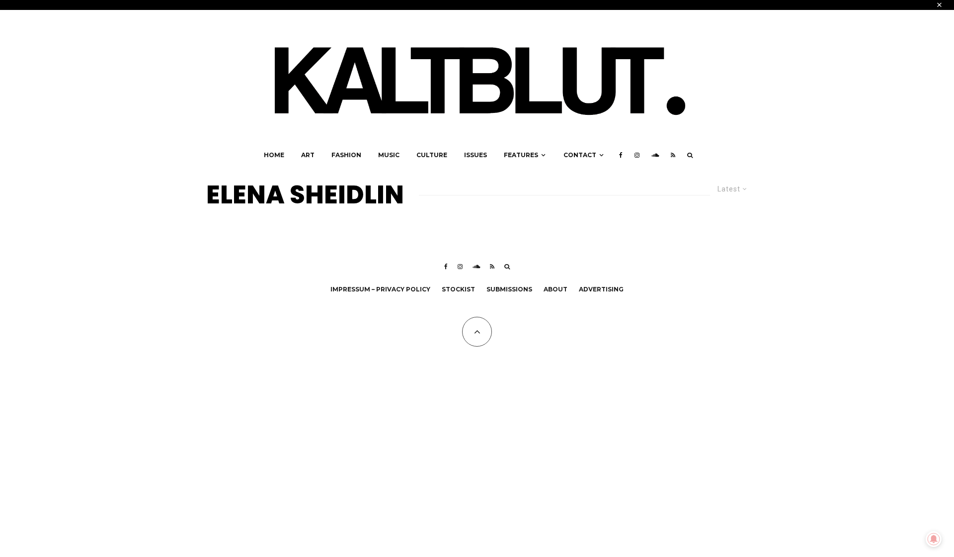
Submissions (509, 289)
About (555, 289)
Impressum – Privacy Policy (380, 289)
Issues (475, 155)
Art (308, 155)
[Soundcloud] (655, 155)
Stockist (458, 289)
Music (388, 155)
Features (521, 155)
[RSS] (673, 155)
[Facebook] (621, 155)
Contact (579, 155)
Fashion (346, 155)
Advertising (601, 289)
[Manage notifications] (934, 539)
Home (274, 155)
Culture (431, 155)
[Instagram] (637, 155)
